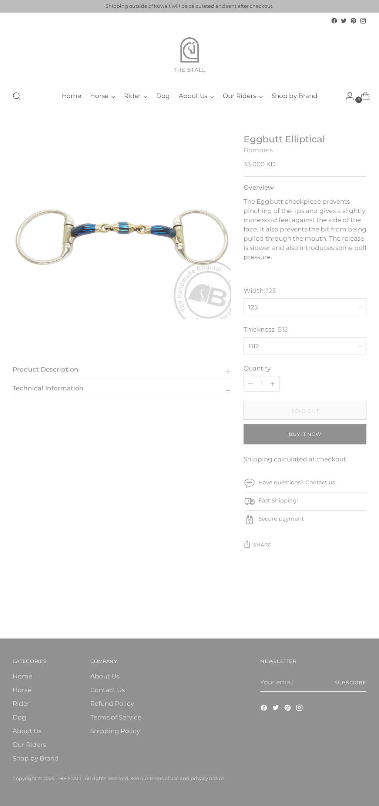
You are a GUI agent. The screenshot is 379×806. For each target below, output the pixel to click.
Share (262, 545)
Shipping (258, 459)
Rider (21, 703)
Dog (19, 717)
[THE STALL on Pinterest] (353, 20)
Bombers (258, 150)
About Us (27, 731)
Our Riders (29, 744)
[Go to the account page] (346, 96)
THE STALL (70, 778)
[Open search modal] (16, 96)
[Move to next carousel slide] (360, 613)
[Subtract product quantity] (272, 383)
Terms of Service (115, 717)
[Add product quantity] (250, 383)
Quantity (257, 368)
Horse (22, 690)
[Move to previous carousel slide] (343, 613)
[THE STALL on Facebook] (334, 20)
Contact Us (107, 690)
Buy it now (305, 434)
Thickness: (266, 329)
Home (22, 676)
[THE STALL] (189, 55)
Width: (260, 290)
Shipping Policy (115, 731)
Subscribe (350, 682)
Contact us (320, 482)
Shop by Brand (36, 758)
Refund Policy (112, 703)
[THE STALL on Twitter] (344, 20)
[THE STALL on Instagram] (363, 20)
